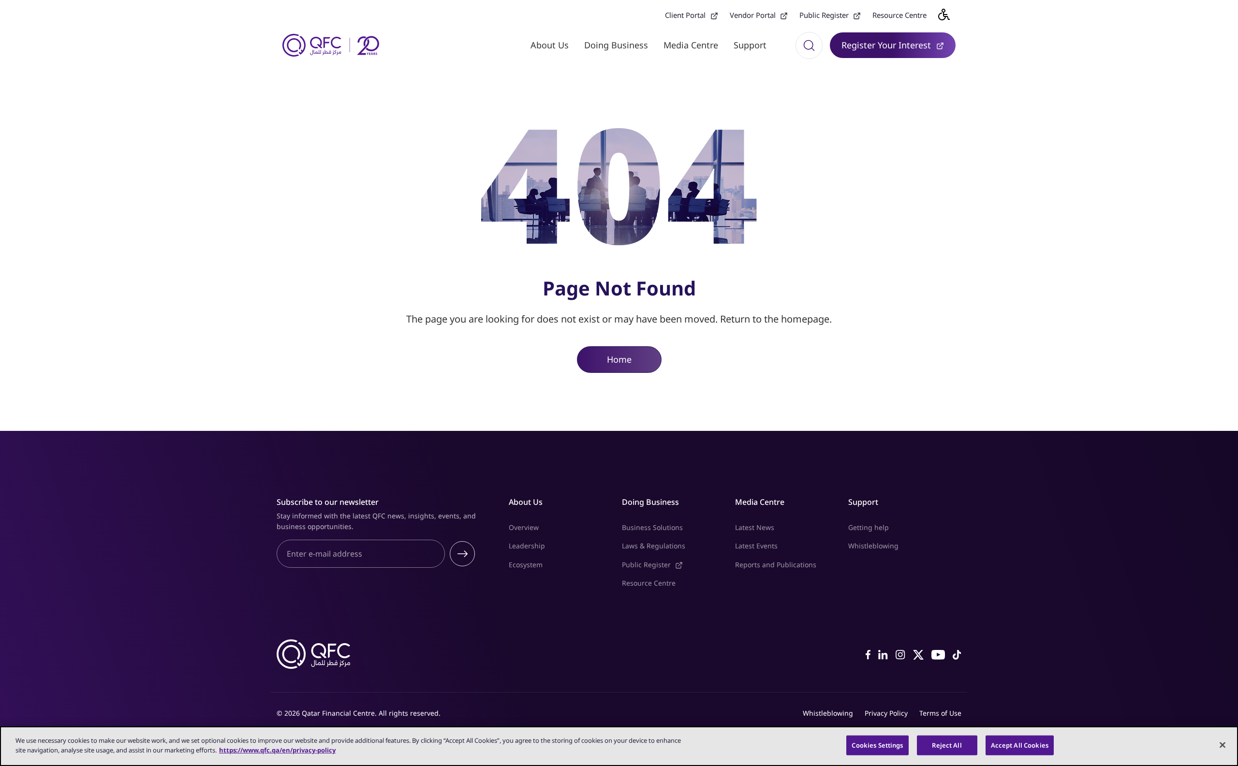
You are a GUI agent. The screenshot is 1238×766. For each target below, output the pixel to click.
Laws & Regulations (653, 545)
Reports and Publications (775, 564)
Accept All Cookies (1019, 745)
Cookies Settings (877, 745)
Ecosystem (526, 564)
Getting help (868, 527)
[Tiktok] (957, 654)
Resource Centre (899, 15)
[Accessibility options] (949, 14)
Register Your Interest (898, 45)
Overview (524, 527)
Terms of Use (940, 713)
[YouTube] (938, 654)
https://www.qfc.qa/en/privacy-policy (277, 749)
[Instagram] (900, 654)
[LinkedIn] (883, 654)
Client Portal (691, 15)
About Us (550, 45)
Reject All (946, 745)
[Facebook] (868, 654)
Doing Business (616, 45)
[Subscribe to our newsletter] (462, 553)
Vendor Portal (759, 15)
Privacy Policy (886, 713)
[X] (918, 654)
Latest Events (756, 545)
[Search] (809, 45)
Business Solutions (652, 527)
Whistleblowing (873, 545)
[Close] (1222, 744)
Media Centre (690, 45)
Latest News (754, 527)
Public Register (830, 15)
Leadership (527, 545)
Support (750, 45)
